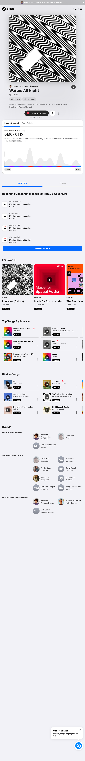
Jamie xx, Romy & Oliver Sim (63, 331)
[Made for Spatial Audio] (49, 287)
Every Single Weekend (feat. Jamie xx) (28, 354)
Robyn (15, 409)
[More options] (58, 113)
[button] (83, 2)
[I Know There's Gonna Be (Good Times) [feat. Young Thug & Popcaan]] (8, 331)
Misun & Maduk (58, 409)
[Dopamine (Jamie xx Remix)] (8, 410)
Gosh (54, 354)
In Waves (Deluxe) (24, 107)
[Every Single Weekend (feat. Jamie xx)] (8, 357)
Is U (14, 381)
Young (57, 104)
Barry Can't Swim (59, 383)
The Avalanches (19, 356)
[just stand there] (8, 397)
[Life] (47, 344)
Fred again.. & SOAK (21, 396)
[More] (37, 334)
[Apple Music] (6, 309)
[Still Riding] (47, 384)
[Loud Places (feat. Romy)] (8, 344)
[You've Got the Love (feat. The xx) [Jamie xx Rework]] (47, 397)
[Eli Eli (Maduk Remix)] (47, 410)
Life (54, 341)
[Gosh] (47, 357)
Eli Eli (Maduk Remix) (61, 407)
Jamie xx (16, 331)
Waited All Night (58, 328)
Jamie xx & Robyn (59, 343)
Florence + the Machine (61, 396)
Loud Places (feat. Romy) (23, 341)
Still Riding (56, 381)
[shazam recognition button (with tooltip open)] (78, 745)
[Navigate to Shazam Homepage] (8, 9)
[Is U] (8, 384)
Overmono (17, 383)
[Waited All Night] (73, 87)
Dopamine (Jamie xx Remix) (24, 407)
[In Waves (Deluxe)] (17, 287)
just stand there (19, 394)
